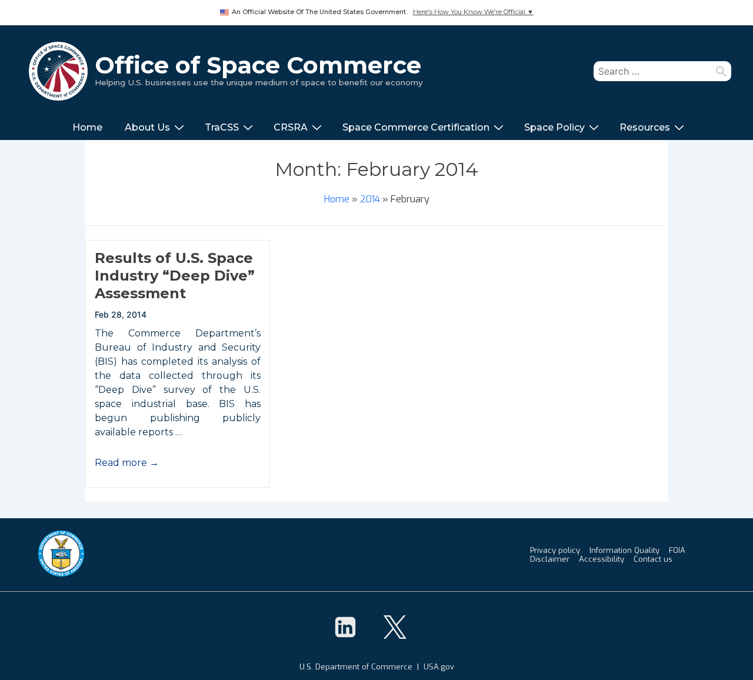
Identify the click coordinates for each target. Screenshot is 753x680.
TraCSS (222, 127)
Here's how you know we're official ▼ (473, 12)
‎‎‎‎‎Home (87, 127)
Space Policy (554, 127)
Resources (644, 127)
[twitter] (395, 627)
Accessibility (601, 559)
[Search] (721, 71)
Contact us (653, 559)
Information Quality (624, 550)
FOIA (677, 550)
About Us (147, 127)
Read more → (127, 462)
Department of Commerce (363, 667)
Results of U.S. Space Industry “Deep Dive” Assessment (175, 275)
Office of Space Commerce (258, 65)
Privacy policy (555, 550)
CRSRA (291, 127)
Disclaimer (549, 559)
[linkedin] (345, 627)
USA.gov (439, 667)
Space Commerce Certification (415, 127)
